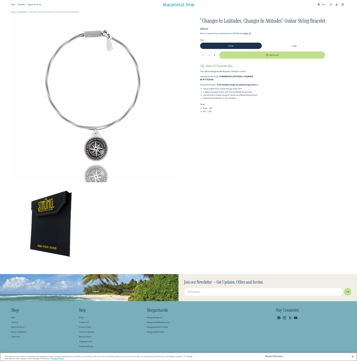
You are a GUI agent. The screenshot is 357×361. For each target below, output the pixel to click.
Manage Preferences (274, 356)
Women (14, 322)
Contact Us (84, 322)
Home (13, 12)
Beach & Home (17, 327)
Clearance (15, 336)
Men (13, 317)
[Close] (352, 356)
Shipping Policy (85, 341)
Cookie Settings (86, 346)
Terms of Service (86, 332)
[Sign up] (347, 292)
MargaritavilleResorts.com (158, 322)
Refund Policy (85, 336)
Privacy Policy (85, 327)
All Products (22, 12)
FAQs (81, 317)
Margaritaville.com (155, 317)
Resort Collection (18, 332)
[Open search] (331, 5)
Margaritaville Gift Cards (157, 327)
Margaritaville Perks (155, 332)
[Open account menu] (337, 5)
